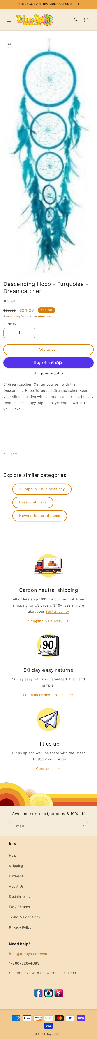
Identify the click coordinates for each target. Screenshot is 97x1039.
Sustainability (57, 611)
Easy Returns (19, 907)
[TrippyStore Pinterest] (58, 996)
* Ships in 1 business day (42, 489)
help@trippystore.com (28, 954)
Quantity (9, 324)
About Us (16, 886)
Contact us (45, 768)
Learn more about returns (45, 695)
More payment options (48, 373)
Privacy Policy (20, 927)
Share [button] (13, 454)
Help (12, 855)
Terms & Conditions (24, 917)
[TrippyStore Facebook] (38, 996)
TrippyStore (54, 1034)
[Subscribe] (83, 826)
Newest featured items (39, 515)
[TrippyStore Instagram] (48, 996)
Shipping (15, 316)
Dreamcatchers (32, 502)
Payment (16, 876)
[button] (9, 20)
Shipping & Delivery (45, 621)
